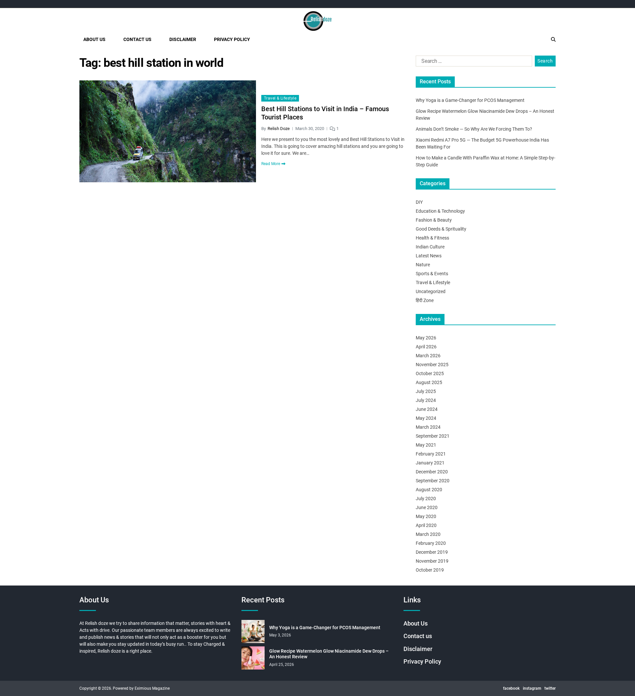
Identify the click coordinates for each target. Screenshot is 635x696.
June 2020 (427, 507)
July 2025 (426, 391)
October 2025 (430, 373)
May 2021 (426, 445)
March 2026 (428, 355)
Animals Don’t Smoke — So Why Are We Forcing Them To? (474, 129)
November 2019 (432, 561)
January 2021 (430, 462)
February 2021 (431, 454)
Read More (270, 163)
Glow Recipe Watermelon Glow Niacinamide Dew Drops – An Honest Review (329, 654)
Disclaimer (182, 39)
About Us (94, 39)
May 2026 (426, 337)
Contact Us (137, 39)
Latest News (429, 255)
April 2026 (426, 346)
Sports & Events (432, 273)
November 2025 (432, 364)
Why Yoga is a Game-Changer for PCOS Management (470, 100)
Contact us (417, 635)
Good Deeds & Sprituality (441, 229)
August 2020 (429, 489)
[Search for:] (472, 62)
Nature (423, 264)
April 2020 (426, 525)
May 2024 (426, 418)
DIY (419, 202)
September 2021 (432, 436)
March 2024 (428, 427)
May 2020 (426, 516)
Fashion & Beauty (434, 220)
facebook (511, 688)
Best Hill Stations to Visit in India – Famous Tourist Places (325, 113)
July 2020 (426, 498)
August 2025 (429, 382)
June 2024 (427, 409)
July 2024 (426, 400)
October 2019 (430, 570)
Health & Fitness (432, 237)
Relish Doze (279, 128)
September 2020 (432, 480)
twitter (550, 688)
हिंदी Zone (425, 300)
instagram (532, 688)
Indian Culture (430, 246)
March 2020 (428, 534)
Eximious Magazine (152, 688)
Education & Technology (440, 211)
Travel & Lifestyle (280, 98)
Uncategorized (430, 291)
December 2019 (432, 552)
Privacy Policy (232, 39)
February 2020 (431, 543)
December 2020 (432, 471)
